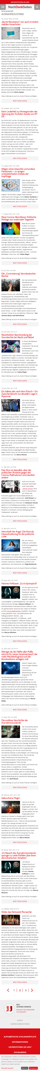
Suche (37, 7)
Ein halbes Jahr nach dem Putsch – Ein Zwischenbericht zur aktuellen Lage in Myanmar (19, 394)
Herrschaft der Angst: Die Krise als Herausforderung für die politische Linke (17, 534)
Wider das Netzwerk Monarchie (16, 912)
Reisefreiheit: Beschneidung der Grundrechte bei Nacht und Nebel (17, 336)
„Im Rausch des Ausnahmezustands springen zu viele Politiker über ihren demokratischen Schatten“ (18, 855)
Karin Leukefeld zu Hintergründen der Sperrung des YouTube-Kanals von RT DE (19, 114)
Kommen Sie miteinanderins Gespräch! (25, 1011)
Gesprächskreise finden (20, 1024)
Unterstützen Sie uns (20, 2)
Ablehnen (25, 1068)
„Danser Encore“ (27, 489)
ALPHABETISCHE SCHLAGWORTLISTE (20, 1036)
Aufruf (20, 1020)
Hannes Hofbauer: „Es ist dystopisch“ (19, 583)
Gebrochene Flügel (10, 798)
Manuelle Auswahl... (7, 1068)
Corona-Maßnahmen (14, 611)
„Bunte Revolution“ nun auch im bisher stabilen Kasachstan (19, 23)
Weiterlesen (20, 101)
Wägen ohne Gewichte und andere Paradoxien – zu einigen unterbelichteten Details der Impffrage (18, 173)
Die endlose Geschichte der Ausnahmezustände (14, 721)
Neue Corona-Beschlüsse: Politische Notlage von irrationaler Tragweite (18, 218)
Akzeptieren (33, 1068)
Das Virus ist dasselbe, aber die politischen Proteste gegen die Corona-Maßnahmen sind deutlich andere (18, 474)
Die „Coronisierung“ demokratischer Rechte (18, 275)
